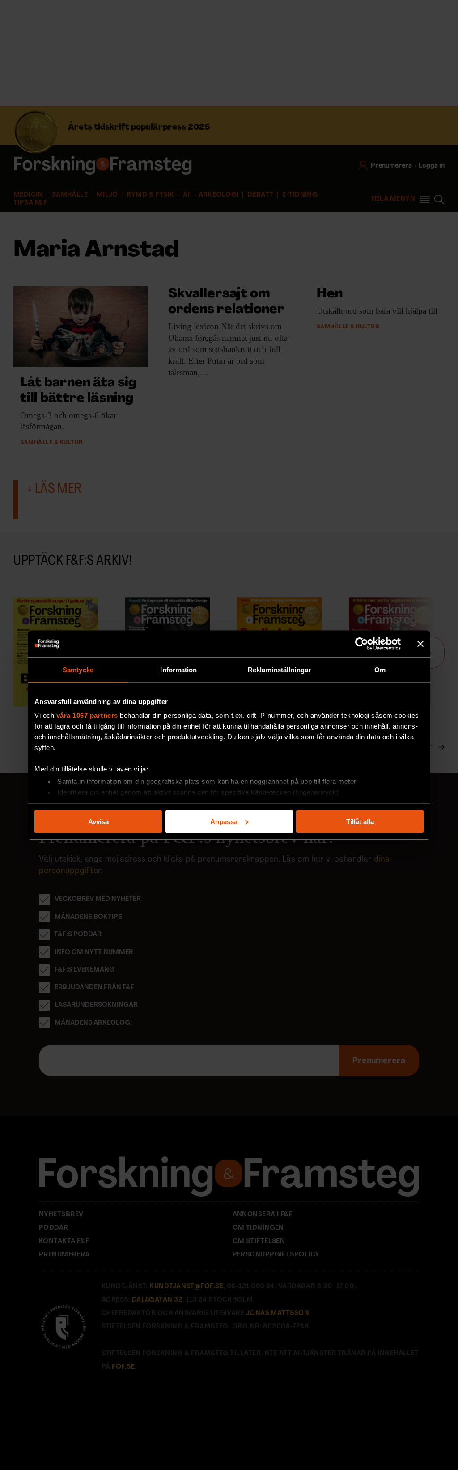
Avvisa (98, 821)
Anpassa (223, 821)
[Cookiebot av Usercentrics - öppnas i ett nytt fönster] (361, 643)
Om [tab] (380, 669)
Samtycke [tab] (78, 669)
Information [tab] (178, 669)
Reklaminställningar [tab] (279, 669)
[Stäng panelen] (420, 644)
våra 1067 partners (87, 715)
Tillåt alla (360, 821)
